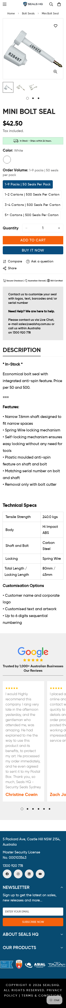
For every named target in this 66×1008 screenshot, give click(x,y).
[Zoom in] (55, 71)
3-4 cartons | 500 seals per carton (32, 206)
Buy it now (33, 250)
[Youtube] (40, 873)
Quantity (11, 228)
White (7, 159)
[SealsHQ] (33, 4)
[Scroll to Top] (59, 988)
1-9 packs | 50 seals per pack (28, 185)
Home (11, 13)
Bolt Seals (28, 13)
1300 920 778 (13, 866)
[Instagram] (18, 873)
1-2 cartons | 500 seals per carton (32, 195)
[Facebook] (7, 873)
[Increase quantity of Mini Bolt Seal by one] (59, 228)
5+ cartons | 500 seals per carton (32, 216)
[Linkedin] (29, 873)
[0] (59, 4)
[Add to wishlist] (55, 26)
